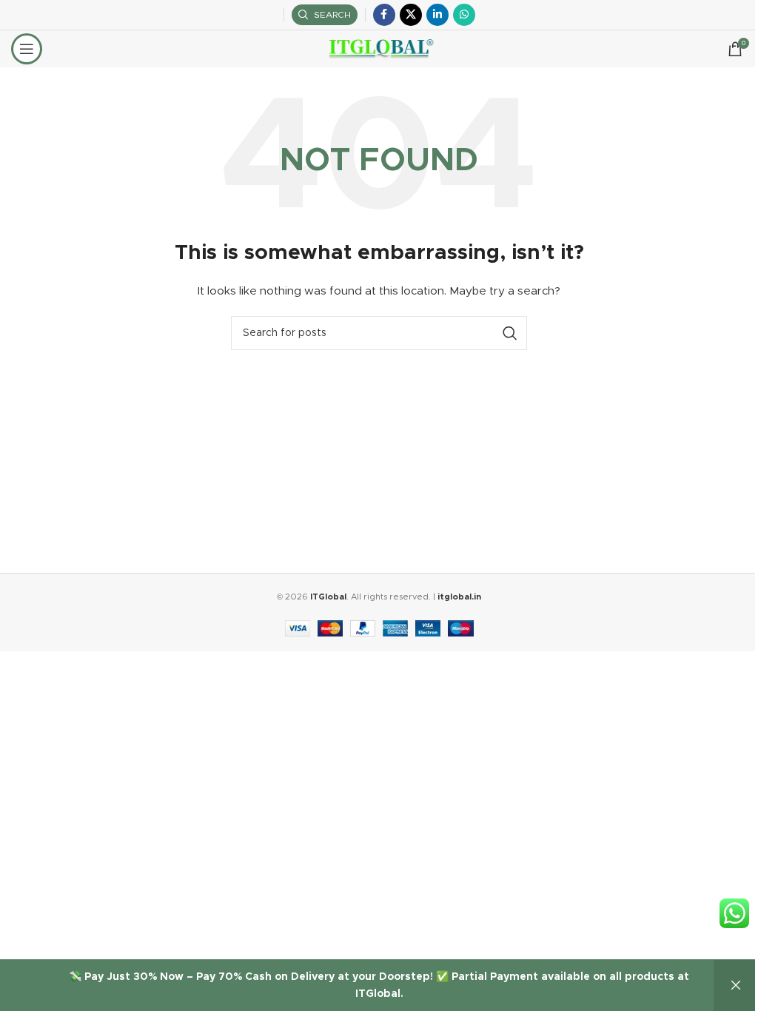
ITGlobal (328, 597)
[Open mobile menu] (27, 49)
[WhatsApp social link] (464, 15)
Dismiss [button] (736, 985)
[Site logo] (379, 49)
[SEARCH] (510, 333)
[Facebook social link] (384, 15)
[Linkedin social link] (437, 15)
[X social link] (411, 15)
